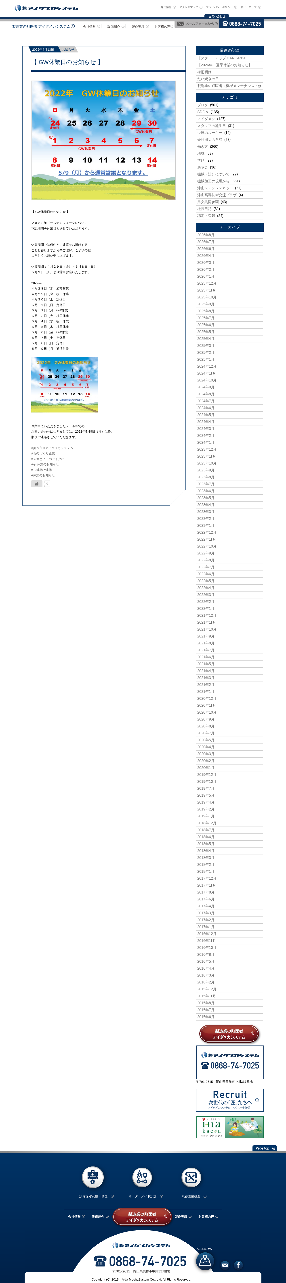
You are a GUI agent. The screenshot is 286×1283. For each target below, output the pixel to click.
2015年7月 (205, 1010)
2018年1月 (205, 871)
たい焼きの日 (208, 79)
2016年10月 (207, 948)
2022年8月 (205, 560)
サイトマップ (249, 7)
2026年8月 (205, 235)
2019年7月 (205, 788)
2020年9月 (205, 719)
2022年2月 (205, 602)
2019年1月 (205, 816)
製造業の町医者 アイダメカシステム (41, 26)
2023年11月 (206, 456)
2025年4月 (205, 339)
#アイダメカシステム (58, 448)
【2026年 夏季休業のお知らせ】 (224, 65)
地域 (200, 153)
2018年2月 (205, 864)
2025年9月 (205, 304)
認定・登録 (206, 216)
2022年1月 (205, 608)
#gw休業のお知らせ (45, 464)
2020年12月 (207, 698)
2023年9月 (205, 470)
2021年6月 (205, 657)
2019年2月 (205, 809)
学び (200, 160)
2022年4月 (205, 588)
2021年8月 (205, 643)
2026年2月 (205, 269)
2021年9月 (205, 636)
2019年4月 (205, 802)
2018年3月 (205, 858)
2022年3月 (205, 595)
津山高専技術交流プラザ (217, 195)
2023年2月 (205, 519)
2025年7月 (205, 318)
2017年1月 (205, 927)
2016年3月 (205, 975)
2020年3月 (205, 754)
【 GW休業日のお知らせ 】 (67, 62)
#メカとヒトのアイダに (47, 459)
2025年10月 (207, 297)
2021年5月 (205, 664)
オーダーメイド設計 (142, 1196)
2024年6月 (205, 408)
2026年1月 (205, 276)
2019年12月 (207, 775)
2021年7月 (205, 650)
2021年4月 (205, 671)
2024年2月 (205, 435)
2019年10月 (207, 781)
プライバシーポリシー (219, 7)
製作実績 (138, 26)
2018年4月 (205, 851)
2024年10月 (207, 380)
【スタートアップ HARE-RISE (222, 58)
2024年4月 (205, 422)
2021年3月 (205, 678)
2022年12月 (207, 532)
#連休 (48, 470)
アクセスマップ (188, 7)
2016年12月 (207, 934)
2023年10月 (207, 463)
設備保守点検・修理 (93, 1196)
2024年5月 (205, 415)
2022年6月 (205, 574)
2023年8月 (205, 477)
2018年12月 (207, 823)
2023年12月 (207, 449)
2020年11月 (206, 705)
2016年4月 (205, 968)
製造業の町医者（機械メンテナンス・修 (229, 86)
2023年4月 (205, 505)
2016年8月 (205, 954)
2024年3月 (205, 429)
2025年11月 (206, 290)
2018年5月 (205, 844)
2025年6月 (205, 325)
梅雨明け (204, 72)
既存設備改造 (191, 1196)
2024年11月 (206, 373)
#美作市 (36, 448)
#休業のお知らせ (43, 475)
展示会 (202, 167)
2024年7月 (205, 401)
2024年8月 (205, 394)
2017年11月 (206, 885)
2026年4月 (205, 256)
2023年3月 (205, 512)
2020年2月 (205, 761)
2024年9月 (205, 387)
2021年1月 (205, 692)
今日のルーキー (209, 133)
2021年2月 (205, 685)
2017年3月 (205, 913)
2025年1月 (205, 359)
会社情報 (89, 26)
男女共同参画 (208, 202)
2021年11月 (206, 622)
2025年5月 (205, 332)
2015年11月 (206, 996)
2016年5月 (205, 961)
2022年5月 (205, 581)
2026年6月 (205, 249)
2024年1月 (205, 442)
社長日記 (204, 209)
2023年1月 (205, 525)
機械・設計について (213, 174)
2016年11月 (206, 941)
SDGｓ (203, 112)
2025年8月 (205, 311)
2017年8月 (205, 892)
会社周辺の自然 (209, 140)
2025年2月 (205, 352)
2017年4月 (205, 906)
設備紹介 (113, 26)
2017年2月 (205, 920)
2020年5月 (205, 740)
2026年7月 (205, 242)
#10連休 (37, 470)
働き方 (202, 146)
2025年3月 (205, 346)
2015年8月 (205, 1003)
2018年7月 (205, 830)
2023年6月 (205, 491)
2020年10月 (207, 712)
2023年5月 (205, 498)
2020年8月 (205, 726)
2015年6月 (205, 1017)
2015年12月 (207, 989)
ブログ (202, 105)
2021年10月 (207, 629)
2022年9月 (205, 553)
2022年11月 (206, 539)
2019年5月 (205, 795)
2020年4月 (205, 747)
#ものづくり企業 (43, 453)
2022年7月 (205, 567)
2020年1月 (205, 768)
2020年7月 (205, 733)
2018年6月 (205, 837)
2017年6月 (205, 899)
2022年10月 (207, 546)
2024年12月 (207, 366)
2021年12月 (207, 615)
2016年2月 (205, 982)
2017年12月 (207, 878)
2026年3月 (205, 263)
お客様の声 (162, 26)
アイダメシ (206, 119)
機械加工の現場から (213, 181)
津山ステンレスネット (215, 188)
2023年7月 (205, 484)
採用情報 (166, 7)
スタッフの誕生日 (211, 126)
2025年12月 (207, 283)
